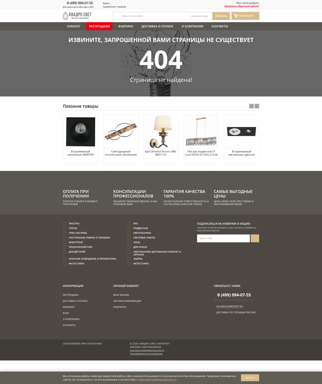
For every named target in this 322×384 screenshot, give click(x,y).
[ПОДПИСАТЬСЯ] (255, 238)
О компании (192, 26)
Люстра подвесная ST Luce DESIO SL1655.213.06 (201, 153)
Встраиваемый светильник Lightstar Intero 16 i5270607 (241, 153)
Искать (221, 15)
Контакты (220, 26)
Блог (66, 313)
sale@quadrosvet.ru (229, 306)
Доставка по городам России (236, 312)
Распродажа (99, 26)
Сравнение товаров (114, 6)
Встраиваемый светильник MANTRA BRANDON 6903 (80, 153)
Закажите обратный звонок (241, 6)
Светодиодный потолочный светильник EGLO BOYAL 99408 (121, 153)
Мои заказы (121, 294)
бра (206, 16)
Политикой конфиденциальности (157, 379)
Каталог (73, 26)
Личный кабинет (126, 286)
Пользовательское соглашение (146, 354)
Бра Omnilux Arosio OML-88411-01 (161, 153)
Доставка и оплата (157, 26)
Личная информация (127, 300)
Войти (106, 3)
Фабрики (125, 26)
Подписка (119, 307)
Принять (250, 377)
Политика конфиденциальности (147, 350)
